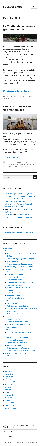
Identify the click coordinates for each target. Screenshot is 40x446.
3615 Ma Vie (9, 248)
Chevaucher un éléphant (23, 162)
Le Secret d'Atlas (12, 7)
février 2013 (9, 395)
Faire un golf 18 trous (15, 340)
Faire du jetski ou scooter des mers (20, 332)
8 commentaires (25, 166)
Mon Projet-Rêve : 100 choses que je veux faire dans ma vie (18, 426)
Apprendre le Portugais (15, 272)
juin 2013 (8, 387)
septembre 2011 (10, 408)
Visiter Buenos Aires (14, 293)
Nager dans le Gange (19, 164)
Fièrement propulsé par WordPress (26, 442)
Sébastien (9, 96)
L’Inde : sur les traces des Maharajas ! (17, 108)
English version (8, 436)
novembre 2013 (10, 382)
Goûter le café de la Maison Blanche (20, 282)
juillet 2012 (9, 398)
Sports (7, 330)
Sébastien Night (11, 194)
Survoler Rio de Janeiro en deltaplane (21, 351)
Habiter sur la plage (14, 319)
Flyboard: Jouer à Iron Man (17, 343)
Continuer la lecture (16, 91)
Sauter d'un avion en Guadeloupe (19, 314)
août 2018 (8, 371)
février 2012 (9, 403)
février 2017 (9, 377)
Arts (6, 251)
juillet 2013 (9, 384)
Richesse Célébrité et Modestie (16, 322)
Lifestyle (8, 316)
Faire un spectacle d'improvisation (20, 264)
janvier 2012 (9, 405)
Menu (34, 7)
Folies (7, 301)
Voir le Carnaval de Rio (15, 298)
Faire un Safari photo (15, 280)
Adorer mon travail (14, 356)
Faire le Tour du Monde (25, 96)
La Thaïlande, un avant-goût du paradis (19, 28)
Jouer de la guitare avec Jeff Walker (20, 267)
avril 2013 (8, 390)
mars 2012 (8, 400)
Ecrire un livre (12, 261)
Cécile (8, 162)
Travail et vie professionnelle (16, 353)
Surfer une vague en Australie (18, 348)
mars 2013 (8, 392)
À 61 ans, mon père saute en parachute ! (19, 233)
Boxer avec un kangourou (16, 303)
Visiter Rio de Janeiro (15, 295)
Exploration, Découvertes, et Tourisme (19, 269)
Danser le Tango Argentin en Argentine (21, 259)
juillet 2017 (9, 374)
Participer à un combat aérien (18, 306)
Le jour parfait (8, 432)
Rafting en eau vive (14, 345)
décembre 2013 (10, 379)
